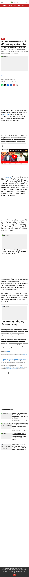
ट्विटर (5, 367)
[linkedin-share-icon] (11, 86)
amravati (14, 373)
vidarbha (6, 373)
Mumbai (17, 361)
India (10, 361)
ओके (14, 575)
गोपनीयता (10, 571)
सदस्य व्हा (8, 352)
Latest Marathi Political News (9, 359)
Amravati (8, 177)
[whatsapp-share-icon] (2, 86)
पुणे (22, 5)
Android (15, 364)
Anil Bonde (6, 114)
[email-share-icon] (14, 86)
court (10, 373)
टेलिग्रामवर (16, 367)
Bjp (2, 373)
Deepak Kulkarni (8, 76)
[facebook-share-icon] (8, 86)
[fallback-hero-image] (6, 416)
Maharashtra (6, 361)
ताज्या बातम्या (4, 5)
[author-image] (2, 76)
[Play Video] (14, 157)
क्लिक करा (25, 355)
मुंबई (19, 5)
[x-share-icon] (5, 86)
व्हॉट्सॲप (21, 367)
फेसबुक (2, 367)
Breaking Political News (21, 359)
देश (15, 5)
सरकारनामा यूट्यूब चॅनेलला (12, 369)
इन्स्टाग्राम (8, 367)
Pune (13, 361)
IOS (19, 364)
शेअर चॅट (11, 367)
